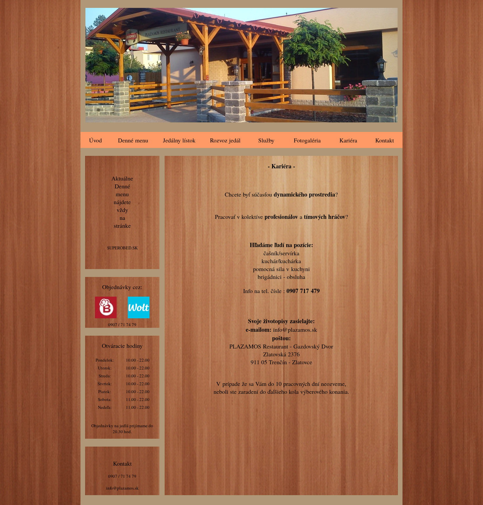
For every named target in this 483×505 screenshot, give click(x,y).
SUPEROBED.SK (122, 248)
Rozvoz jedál (225, 140)
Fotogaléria (307, 140)
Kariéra (348, 140)
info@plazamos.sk (122, 488)
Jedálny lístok (179, 140)
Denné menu (133, 140)
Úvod (95, 140)
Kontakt (384, 140)
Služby (266, 140)
